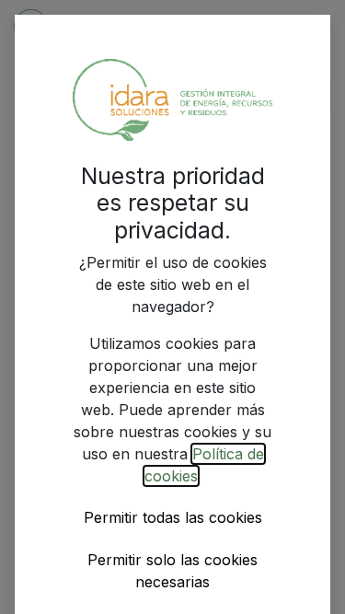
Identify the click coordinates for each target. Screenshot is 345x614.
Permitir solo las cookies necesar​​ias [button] (172, 570)
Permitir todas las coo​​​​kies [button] (173, 517)
